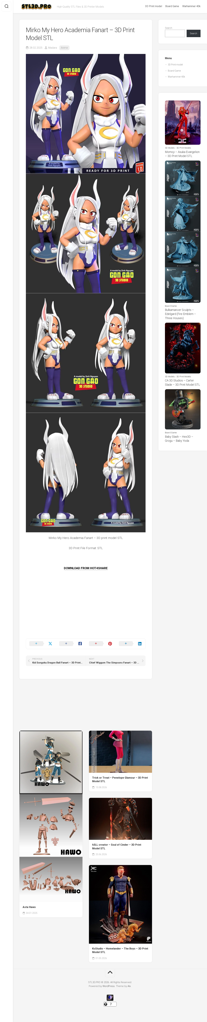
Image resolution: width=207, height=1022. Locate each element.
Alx (129, 986)
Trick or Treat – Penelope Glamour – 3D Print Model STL (120, 779)
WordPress (109, 986)
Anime (64, 47)
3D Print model (153, 6)
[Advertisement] (86, 615)
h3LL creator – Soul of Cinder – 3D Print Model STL (116, 846)
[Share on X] (41, 644)
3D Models (170, 148)
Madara (52, 47)
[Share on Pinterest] (101, 644)
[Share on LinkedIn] (131, 644)
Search (168, 28)
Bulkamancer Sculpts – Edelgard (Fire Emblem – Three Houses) (180, 314)
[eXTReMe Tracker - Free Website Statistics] (110, 999)
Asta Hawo (29, 907)
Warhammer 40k (191, 6)
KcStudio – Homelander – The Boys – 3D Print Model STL (120, 950)
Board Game (172, 6)
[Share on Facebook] (71, 644)
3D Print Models (183, 148)
